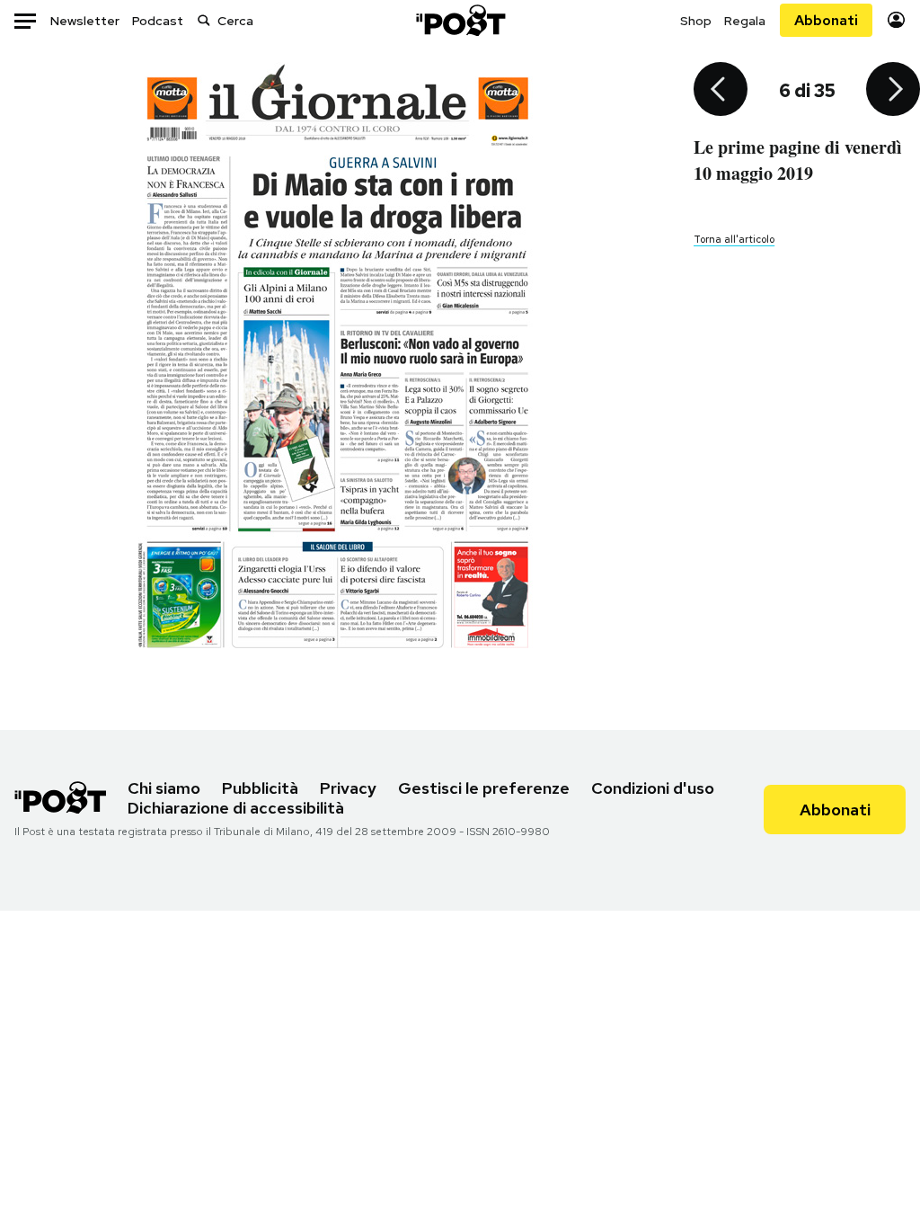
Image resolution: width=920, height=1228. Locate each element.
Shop (696, 21)
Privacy (348, 788)
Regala (744, 21)
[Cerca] (204, 20)
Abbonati (826, 20)
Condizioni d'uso (652, 788)
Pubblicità (260, 788)
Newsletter (84, 21)
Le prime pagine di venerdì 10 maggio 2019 (798, 160)
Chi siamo (164, 788)
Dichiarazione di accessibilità (236, 807)
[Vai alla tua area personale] (896, 20)
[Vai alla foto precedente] (721, 91)
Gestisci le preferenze (484, 788)
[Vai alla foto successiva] (893, 91)
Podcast (157, 21)
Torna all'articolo (734, 239)
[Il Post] (460, 20)
